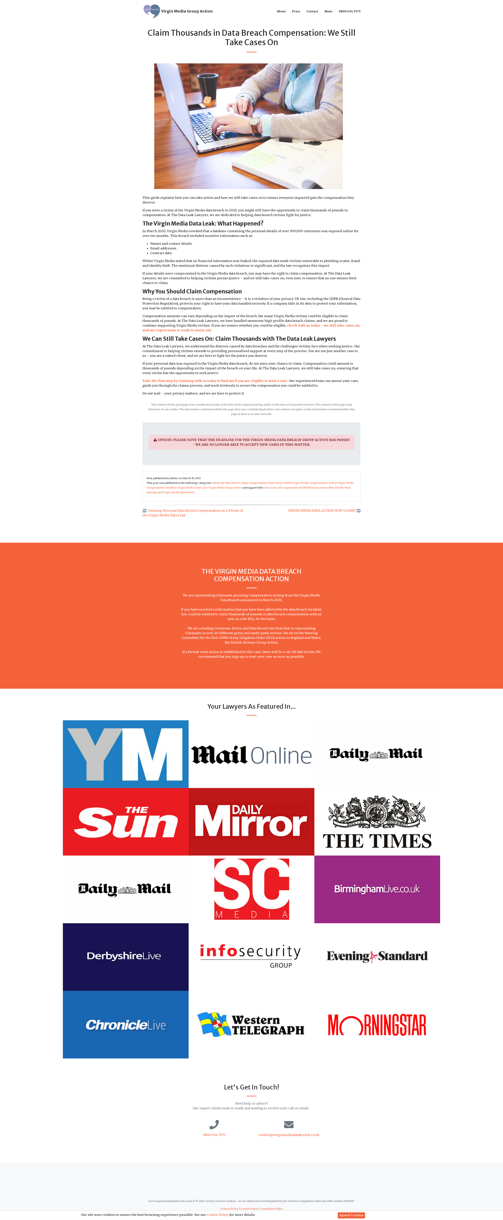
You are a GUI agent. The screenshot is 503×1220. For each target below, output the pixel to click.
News (328, 11)
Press (296, 11)
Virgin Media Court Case (192, 487)
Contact (312, 11)
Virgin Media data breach (179, 492)
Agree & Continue (351, 1215)
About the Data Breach (226, 482)
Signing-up (154, 492)
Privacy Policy (229, 1208)
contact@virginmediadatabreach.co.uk (288, 1135)
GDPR (288, 482)
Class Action (276, 482)
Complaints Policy (271, 1208)
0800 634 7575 (350, 11)
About (281, 11)
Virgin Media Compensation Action (314, 482)
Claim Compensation (254, 482)
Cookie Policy (248, 1208)
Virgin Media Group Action (225, 487)
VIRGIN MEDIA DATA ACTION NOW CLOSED (322, 510)
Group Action (320, 487)
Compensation (290, 487)
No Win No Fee (339, 487)
